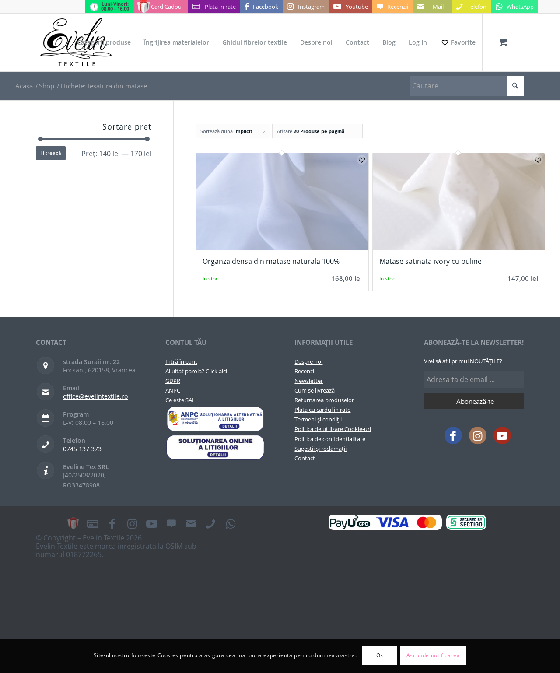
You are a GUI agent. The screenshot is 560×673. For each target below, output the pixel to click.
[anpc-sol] (215, 447)
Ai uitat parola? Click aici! (196, 371)
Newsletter (308, 381)
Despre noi (308, 361)
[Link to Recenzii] (171, 523)
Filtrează (50, 153)
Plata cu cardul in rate (322, 410)
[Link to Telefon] (211, 523)
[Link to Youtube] (502, 435)
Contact (304, 458)
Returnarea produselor (324, 400)
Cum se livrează (314, 390)
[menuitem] (103, 42)
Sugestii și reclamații (320, 448)
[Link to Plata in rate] (93, 523)
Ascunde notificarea (433, 655)
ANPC (172, 390)
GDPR (172, 381)
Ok (379, 655)
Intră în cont (181, 361)
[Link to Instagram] (477, 435)
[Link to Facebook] (453, 435)
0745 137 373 (82, 449)
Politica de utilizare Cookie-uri (332, 429)
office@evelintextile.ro (95, 396)
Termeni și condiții (318, 419)
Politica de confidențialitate (329, 439)
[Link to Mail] (191, 523)
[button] (362, 160)
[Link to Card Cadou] (73, 523)
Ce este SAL (180, 400)
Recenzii (304, 371)
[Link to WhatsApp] (230, 523)
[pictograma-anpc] (215, 419)
